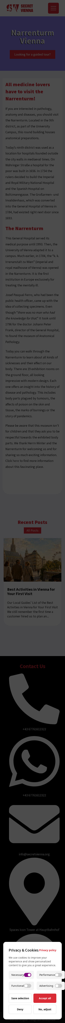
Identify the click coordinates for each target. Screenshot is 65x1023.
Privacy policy (47, 950)
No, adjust (44, 1009)
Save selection (20, 998)
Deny (20, 1009)
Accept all (45, 998)
